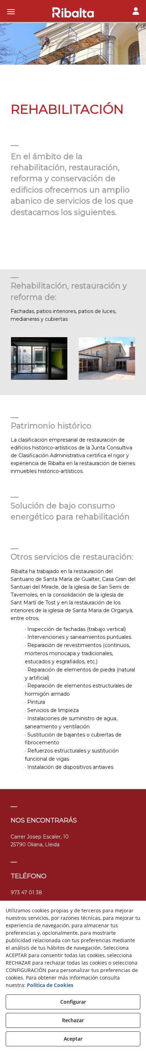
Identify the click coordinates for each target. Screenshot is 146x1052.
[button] (73, 12)
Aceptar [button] (73, 1038)
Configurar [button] (73, 1001)
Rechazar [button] (73, 1020)
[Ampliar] (39, 358)
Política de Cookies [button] (50, 985)
